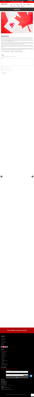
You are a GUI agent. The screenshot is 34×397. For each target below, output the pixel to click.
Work (24, 4)
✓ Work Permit (2, 361)
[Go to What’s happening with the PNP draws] (17, 275)
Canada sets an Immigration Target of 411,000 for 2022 (9, 136)
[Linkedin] (32, 0)
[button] (31, 376)
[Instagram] (29, 0)
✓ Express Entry (2, 362)
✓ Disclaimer (2, 343)
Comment (2, 57)
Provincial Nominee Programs (18, 51)
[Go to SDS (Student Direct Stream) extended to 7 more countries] (17, 167)
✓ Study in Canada (3, 352)
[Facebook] (28, 0)
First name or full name (8, 370)
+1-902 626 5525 (9, 0)
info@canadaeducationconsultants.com (18, 0)
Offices (15, 6)
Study (21, 4)
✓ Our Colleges (2, 354)
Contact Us (22, 6)
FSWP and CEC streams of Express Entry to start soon (9, 103)
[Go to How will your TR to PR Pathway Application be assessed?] (17, 221)
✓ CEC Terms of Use (3, 342)
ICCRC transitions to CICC (5, 152)
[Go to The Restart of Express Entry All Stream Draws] (17, 319)
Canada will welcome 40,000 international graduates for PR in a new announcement (13, 259)
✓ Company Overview (3, 339)
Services (17, 4)
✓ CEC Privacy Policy (3, 341)
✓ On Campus (2, 358)
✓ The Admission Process (3, 355)
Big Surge (27, 394)
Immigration (28, 4)
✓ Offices (2, 340)
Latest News (18, 6)
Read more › (3, 106)
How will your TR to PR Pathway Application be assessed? (9, 233)
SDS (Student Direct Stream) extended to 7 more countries (9, 178)
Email (2, 69)
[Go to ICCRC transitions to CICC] (17, 146)
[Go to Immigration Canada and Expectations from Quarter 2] (17, 302)
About (14, 4)
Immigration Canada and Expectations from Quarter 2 (9, 314)
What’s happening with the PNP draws (7, 287)
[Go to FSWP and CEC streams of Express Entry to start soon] (17, 88)
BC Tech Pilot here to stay (5, 206)
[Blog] (31, 0)
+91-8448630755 (4, 0)
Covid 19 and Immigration (6, 51)
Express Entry (12, 51)
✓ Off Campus (2, 359)
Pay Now (12, 6)
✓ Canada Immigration (3, 353)
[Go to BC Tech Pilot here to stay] (17, 194)
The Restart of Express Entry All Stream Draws (8, 321)
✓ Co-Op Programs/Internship (4, 360)
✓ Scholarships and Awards (4, 351)
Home (11, 4)
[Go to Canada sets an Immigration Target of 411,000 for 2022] (17, 121)
